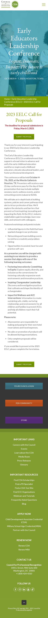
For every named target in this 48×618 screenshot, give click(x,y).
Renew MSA (24, 549)
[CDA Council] (9, 4)
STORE (24, 420)
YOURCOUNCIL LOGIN (24, 386)
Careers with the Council (24, 445)
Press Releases (24, 460)
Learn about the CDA (24, 452)
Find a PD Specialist (24, 484)
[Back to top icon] (24, 602)
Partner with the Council (24, 530)
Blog (24, 503)
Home (7, 99)
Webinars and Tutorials (24, 496)
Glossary (24, 464)
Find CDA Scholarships (24, 480)
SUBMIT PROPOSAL (24, 137)
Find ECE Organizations (24, 492)
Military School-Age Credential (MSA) (24, 526)
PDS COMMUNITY (24, 403)
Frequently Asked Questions (24, 500)
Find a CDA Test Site (24, 488)
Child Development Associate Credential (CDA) (24, 520)
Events (24, 448)
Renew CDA (24, 545)
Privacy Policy (12, 608)
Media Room (24, 456)
